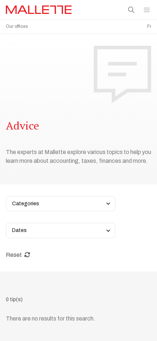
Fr (149, 26)
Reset (14, 255)
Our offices (17, 26)
